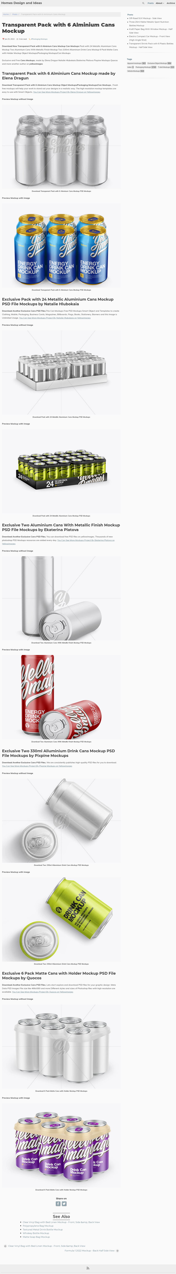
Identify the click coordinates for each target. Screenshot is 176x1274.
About (159, 3)
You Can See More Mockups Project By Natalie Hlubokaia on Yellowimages (55, 318)
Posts (151, 3)
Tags (129, 59)
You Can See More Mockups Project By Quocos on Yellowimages (42, 992)
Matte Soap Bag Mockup (36, 1237)
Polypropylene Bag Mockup (38, 1226)
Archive (171, 3)
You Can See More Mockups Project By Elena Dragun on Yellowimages (66, 92)
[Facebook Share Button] (58, 1203)
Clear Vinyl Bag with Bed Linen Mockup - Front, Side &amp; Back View (61, 1222)
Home (6, 14)
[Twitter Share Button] (64, 1203)
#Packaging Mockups (39, 39)
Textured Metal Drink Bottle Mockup (43, 1230)
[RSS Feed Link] (88, 1269)
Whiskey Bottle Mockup (36, 1233)
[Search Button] (143, 3)
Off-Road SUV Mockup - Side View (145, 18)
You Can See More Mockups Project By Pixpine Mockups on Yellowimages (37, 766)
